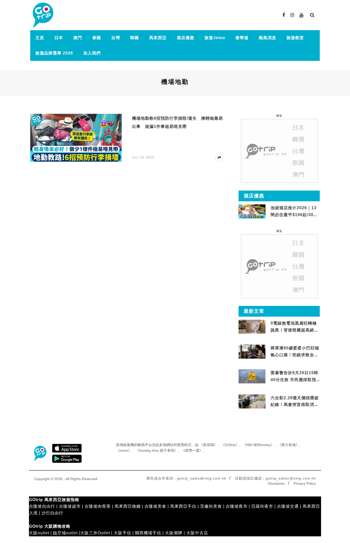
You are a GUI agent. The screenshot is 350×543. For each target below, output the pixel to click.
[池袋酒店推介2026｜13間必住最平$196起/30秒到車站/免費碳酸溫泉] (252, 211)
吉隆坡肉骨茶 (98, 506)
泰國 (96, 38)
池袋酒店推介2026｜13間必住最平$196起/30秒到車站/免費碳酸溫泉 (294, 215)
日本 (58, 38)
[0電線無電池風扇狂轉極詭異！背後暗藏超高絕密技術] (252, 327)
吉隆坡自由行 (42, 506)
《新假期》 (209, 445)
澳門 (77, 38)
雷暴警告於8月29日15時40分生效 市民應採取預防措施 (294, 380)
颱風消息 (267, 38)
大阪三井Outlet (95, 533)
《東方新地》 (288, 445)
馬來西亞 (158, 38)
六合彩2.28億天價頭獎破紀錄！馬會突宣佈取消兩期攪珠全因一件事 (295, 405)
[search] (312, 15)
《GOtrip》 (230, 445)
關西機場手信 (148, 533)
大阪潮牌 (173, 533)
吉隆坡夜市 (237, 506)
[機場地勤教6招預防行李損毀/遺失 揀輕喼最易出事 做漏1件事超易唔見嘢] (76, 137)
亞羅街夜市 (262, 506)
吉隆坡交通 (288, 506)
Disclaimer (276, 483)
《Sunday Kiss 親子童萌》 (156, 450)
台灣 (115, 38)
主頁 (39, 38)
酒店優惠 (185, 38)
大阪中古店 (197, 533)
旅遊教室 (295, 38)
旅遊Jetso (214, 38)
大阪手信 (122, 533)
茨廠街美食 (211, 506)
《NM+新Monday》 (258, 445)
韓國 (134, 38)
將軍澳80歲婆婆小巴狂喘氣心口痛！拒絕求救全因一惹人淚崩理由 (295, 355)
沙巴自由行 (52, 513)
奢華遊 (242, 38)
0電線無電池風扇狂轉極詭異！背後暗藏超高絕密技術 (294, 330)
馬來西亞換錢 (128, 506)
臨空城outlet (65, 533)
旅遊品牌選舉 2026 (54, 53)
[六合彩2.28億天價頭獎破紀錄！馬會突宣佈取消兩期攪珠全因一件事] (252, 401)
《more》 (124, 450)
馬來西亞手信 (183, 506)
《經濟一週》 (192, 450)
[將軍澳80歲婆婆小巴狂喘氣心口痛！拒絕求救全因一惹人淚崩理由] (252, 352)
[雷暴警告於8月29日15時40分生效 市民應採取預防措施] (252, 376)
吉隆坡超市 (70, 506)
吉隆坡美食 (155, 506)
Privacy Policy (305, 483)
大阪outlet (39, 533)
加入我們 (92, 53)
